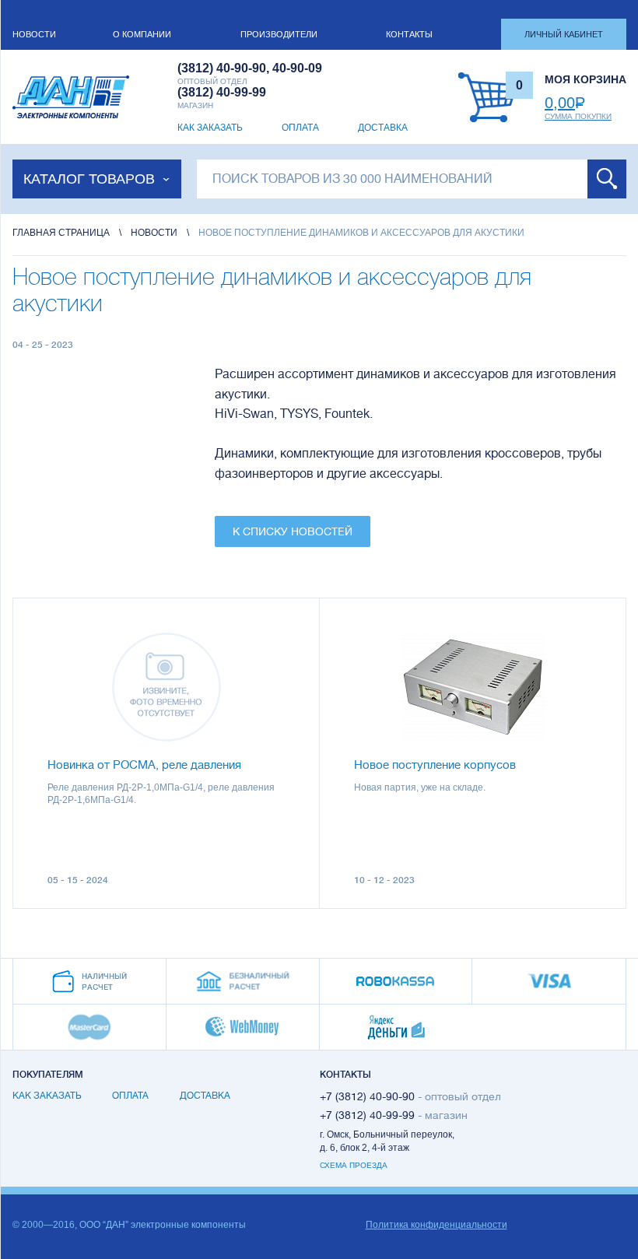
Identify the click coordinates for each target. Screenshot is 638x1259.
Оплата (300, 127)
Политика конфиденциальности (436, 1224)
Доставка (383, 127)
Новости (34, 34)
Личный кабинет (563, 34)
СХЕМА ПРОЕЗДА (353, 1165)
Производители (278, 34)
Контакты (409, 34)
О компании (142, 34)
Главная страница (61, 232)
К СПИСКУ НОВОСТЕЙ (292, 531)
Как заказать (210, 127)
